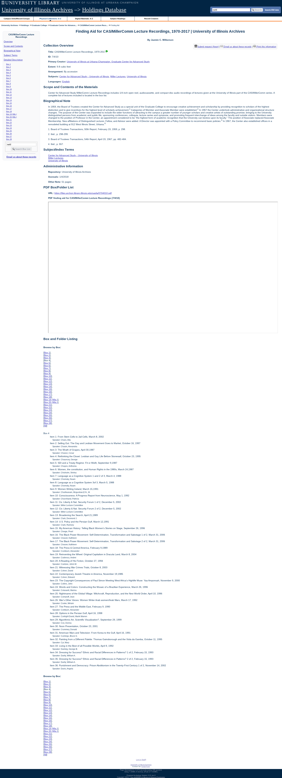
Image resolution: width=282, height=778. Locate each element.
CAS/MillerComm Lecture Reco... (94, 25)
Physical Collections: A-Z (50, 19)
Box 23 (9, 125)
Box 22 (9, 123)
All (45, 425)
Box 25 (9, 131)
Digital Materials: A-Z (84, 19)
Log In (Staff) (141, 760)
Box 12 (9, 95)
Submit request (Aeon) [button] (208, 46)
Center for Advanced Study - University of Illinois (84, 76)
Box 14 (9, 100)
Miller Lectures (117, 76)
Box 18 (9, 111)
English (66, 81)
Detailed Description (13, 60)
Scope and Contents (13, 46)
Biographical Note (12, 51)
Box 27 (9, 136)
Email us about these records (21, 157)
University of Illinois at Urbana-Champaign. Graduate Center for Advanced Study (108, 61)
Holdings (25, 25)
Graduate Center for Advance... (63, 25)
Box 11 (9, 92)
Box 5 (8, 75)
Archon (138, 775)
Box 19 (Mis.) (11, 114)
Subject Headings (117, 19)
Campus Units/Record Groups (17, 19)
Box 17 (9, 109)
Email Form (145, 766)
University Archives (9, 25)
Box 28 (9, 139)
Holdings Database (104, 10)
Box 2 (8, 67)
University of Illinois (137, 76)
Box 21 (9, 120)
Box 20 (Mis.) (11, 117)
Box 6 (8, 78)
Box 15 (9, 103)
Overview (8, 41)
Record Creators (151, 19)
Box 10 (9, 89)
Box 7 (8, 81)
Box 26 (9, 134)
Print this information (266, 46)
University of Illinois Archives (37, 10)
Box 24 (9, 128)
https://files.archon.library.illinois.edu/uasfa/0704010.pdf (83, 193)
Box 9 (8, 86)
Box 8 (8, 84)
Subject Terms (10, 55)
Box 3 (8, 70)
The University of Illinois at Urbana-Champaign (147, 777)
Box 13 (9, 98)
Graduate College (39, 25)
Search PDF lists (272, 10)
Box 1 (8, 64)
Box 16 (9, 106)
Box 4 (8, 73)
